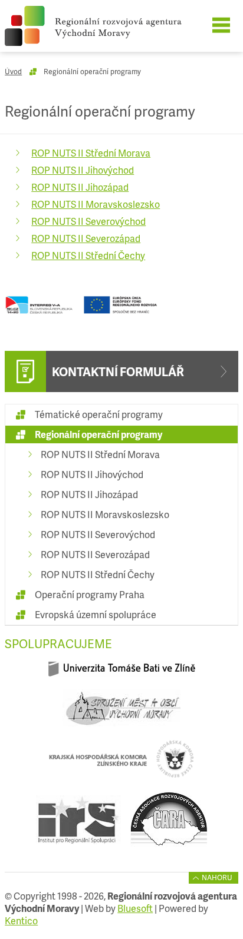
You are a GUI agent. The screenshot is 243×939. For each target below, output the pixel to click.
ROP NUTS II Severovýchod (88, 221)
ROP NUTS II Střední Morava (90, 153)
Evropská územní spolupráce (95, 614)
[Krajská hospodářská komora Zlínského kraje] (121, 764)
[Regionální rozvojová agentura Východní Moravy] (111, 26)
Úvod (13, 72)
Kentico (21, 920)
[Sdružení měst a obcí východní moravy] (121, 712)
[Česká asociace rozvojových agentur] (169, 824)
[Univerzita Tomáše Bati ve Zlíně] (121, 674)
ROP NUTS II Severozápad (85, 238)
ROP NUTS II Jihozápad (80, 187)
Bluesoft (135, 908)
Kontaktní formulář (118, 371)
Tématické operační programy (99, 414)
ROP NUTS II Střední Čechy (88, 255)
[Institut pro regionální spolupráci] (78, 824)
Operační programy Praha (90, 594)
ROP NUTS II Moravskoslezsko (95, 204)
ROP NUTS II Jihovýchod (82, 170)
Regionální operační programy (98, 434)
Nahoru (217, 877)
